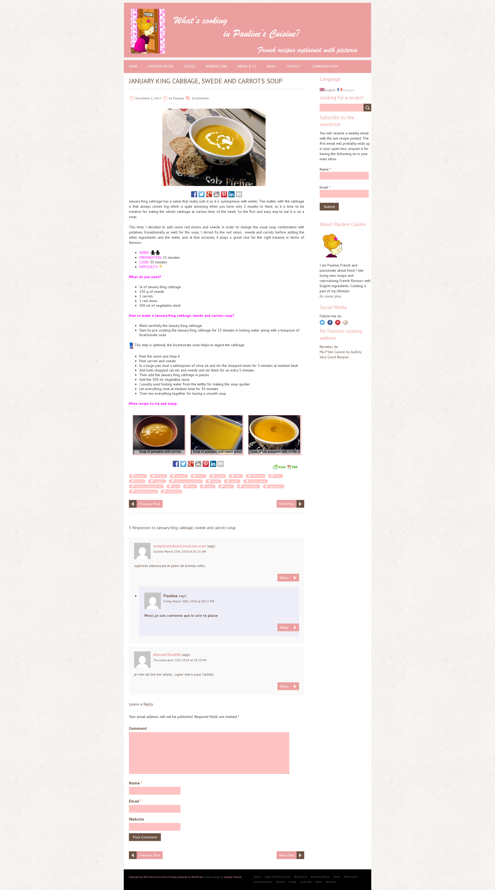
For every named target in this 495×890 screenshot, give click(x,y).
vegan (228, 486)
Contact (293, 66)
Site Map (330, 882)
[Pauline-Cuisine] (247, 5)
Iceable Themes (233, 877)
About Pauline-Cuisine (277, 876)
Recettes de (329, 346)
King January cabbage (187, 481)
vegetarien (173, 491)
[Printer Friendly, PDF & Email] (286, 466)
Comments (201, 98)
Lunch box (306, 882)
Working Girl (216, 66)
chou (238, 476)
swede (209, 486)
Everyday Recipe (161, 66)
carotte (160, 476)
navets (234, 481)
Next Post (286, 503)
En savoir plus (330, 296)
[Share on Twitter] (202, 194)
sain (175, 486)
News (271, 66)
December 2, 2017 (148, 98)
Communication (324, 66)
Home (133, 66)
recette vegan (257, 481)
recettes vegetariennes (148, 486)
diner (277, 476)
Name (135, 783)
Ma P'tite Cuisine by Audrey (341, 352)
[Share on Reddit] (216, 194)
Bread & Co (247, 66)
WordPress (197, 877)
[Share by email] (239, 194)
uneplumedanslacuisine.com (179, 545)
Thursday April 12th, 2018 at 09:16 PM (180, 660)
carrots (220, 476)
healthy (158, 481)
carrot (200, 476)
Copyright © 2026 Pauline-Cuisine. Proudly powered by (160, 877)
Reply (284, 577)
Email (135, 801)
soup (192, 486)
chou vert (257, 476)
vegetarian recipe (145, 491)
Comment (138, 728)
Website (136, 819)
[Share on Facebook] (194, 194)
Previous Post (149, 503)
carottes (180, 476)
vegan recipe (250, 486)
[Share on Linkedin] (231, 194)
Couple (189, 66)
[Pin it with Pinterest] (224, 194)
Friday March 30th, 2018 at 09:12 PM (188, 601)
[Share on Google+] (209, 194)
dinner (139, 481)
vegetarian (275, 486)
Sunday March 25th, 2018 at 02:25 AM (179, 551)
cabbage (140, 476)
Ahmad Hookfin (167, 654)
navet (215, 481)
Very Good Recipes (334, 357)
